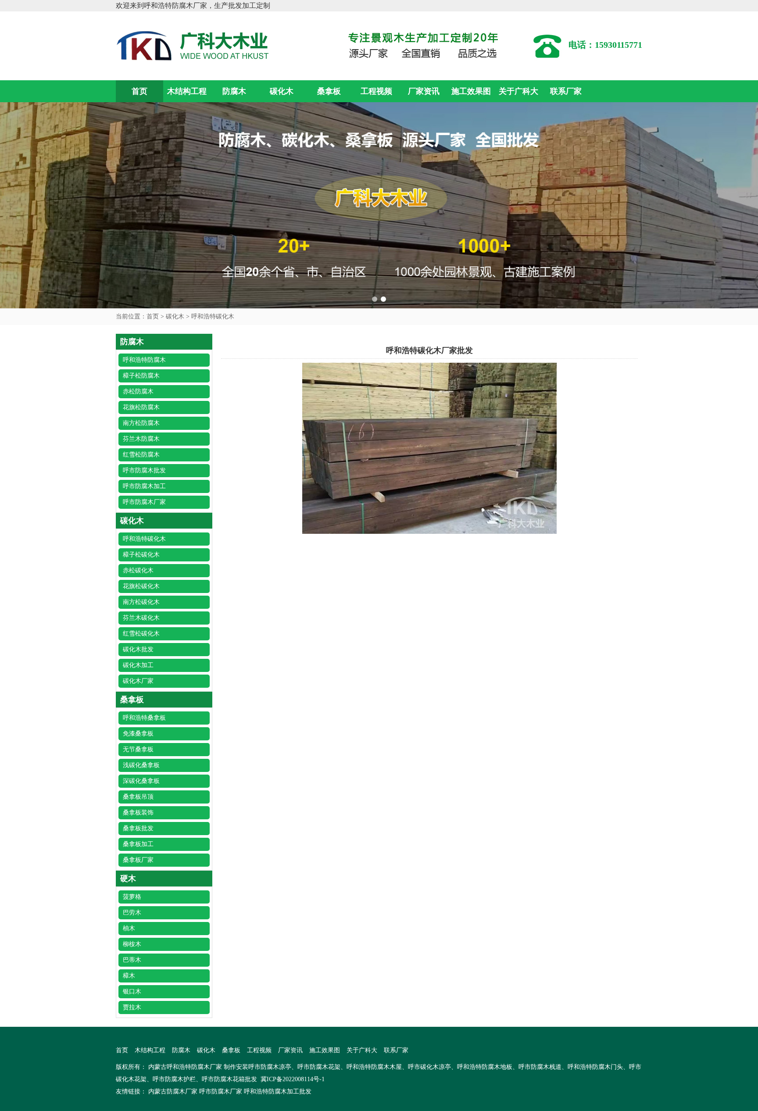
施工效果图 (471, 91)
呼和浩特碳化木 (212, 316)
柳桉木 (132, 944)
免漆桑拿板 (138, 733)
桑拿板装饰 (138, 812)
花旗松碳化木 (141, 586)
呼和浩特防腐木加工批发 (277, 1091)
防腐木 (234, 91)
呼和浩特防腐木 (144, 360)
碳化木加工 (138, 665)
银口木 (132, 991)
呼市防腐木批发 (144, 470)
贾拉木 (132, 1007)
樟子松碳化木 (141, 554)
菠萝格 (132, 896)
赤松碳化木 (138, 570)
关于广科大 (518, 91)
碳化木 (281, 91)
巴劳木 (132, 912)
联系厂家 (566, 91)
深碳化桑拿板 (141, 781)
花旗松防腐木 (141, 407)
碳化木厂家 (138, 681)
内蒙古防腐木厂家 (172, 1091)
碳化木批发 (138, 649)
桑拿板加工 (138, 844)
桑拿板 (329, 91)
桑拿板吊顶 (138, 796)
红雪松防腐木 (141, 454)
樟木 (129, 975)
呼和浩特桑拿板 (144, 717)
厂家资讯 (424, 91)
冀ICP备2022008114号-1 (293, 1079)
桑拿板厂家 (138, 860)
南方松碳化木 (141, 602)
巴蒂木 (132, 960)
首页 (139, 91)
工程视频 (376, 91)
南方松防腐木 (141, 423)
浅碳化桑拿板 (141, 765)
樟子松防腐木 (141, 375)
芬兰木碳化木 (141, 617)
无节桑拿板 (138, 749)
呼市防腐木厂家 (144, 502)
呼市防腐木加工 (144, 486)
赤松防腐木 (138, 391)
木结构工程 (187, 91)
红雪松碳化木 (141, 633)
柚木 (129, 928)
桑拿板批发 (138, 828)
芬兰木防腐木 (141, 439)
